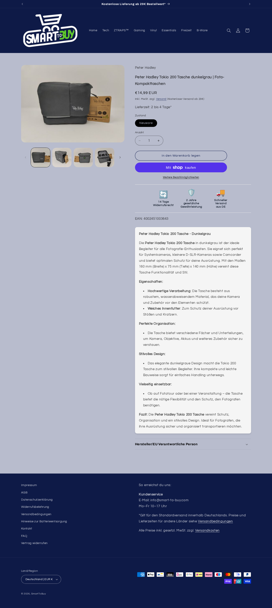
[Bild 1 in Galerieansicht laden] (40, 157)
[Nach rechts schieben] (120, 157)
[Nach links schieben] (25, 157)
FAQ (24, 535)
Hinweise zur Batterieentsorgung (44, 521)
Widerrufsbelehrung (35, 506)
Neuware (146, 123)
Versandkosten (207, 530)
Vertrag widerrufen (34, 543)
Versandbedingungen (36, 514)
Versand (161, 99)
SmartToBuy (38, 594)
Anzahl (139, 132)
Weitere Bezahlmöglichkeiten (181, 177)
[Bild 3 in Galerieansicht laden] (83, 157)
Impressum (29, 485)
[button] (228, 30)
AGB (24, 492)
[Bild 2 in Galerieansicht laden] (61, 157)
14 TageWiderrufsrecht (163, 199)
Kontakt (26, 528)
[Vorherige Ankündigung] (22, 4)
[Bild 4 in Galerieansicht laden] (104, 157)
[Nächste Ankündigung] (249, 4)
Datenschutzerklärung (37, 499)
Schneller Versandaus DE (220, 198)
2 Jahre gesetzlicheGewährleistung (191, 198)
